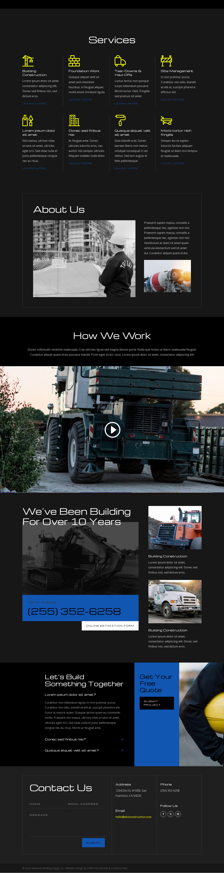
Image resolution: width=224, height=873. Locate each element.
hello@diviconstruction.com (133, 817)
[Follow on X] (171, 814)
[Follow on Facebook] (163, 814)
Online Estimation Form (110, 625)
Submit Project (152, 703)
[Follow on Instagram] (178, 814)
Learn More (34, 103)
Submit (93, 842)
